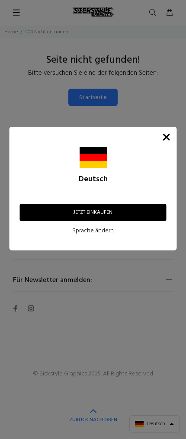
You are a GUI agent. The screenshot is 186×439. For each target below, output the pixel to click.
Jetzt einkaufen (93, 212)
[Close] (166, 137)
